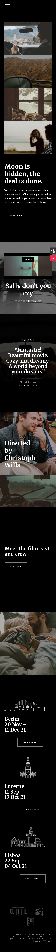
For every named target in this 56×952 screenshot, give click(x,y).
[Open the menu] (7, 5)
